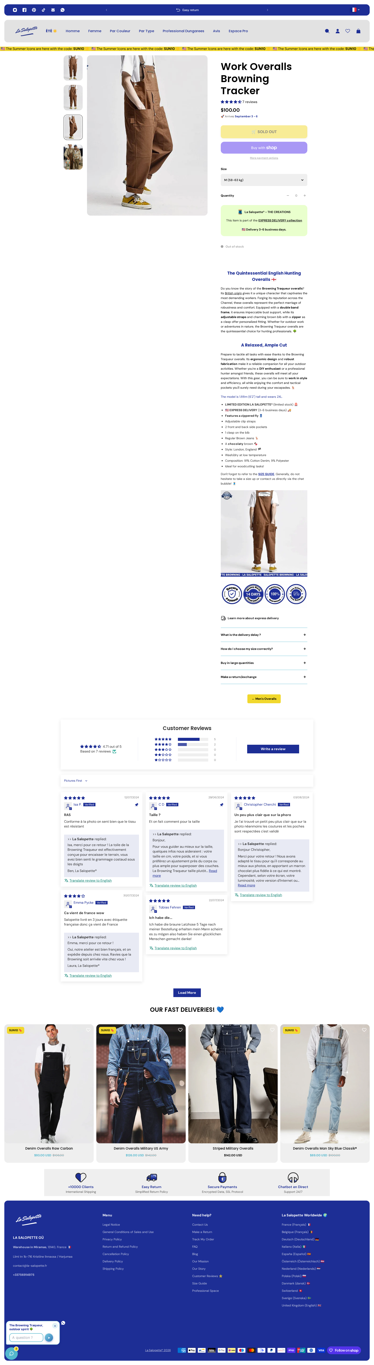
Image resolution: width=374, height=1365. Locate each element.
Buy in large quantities (237, 663)
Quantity (227, 195)
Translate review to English (90, 880)
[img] (74, 798)
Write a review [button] (273, 749)
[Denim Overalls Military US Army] (141, 1083)
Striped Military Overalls (233, 1148)
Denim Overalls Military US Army (141, 1148)
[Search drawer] (327, 31)
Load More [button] (187, 992)
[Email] (53, 10)
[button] (231, 102)
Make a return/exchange (238, 677)
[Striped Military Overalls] (233, 1083)
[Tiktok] (43, 10)
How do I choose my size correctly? (247, 649)
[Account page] (337, 31)
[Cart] (358, 31)
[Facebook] (24, 10)
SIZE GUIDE (266, 474)
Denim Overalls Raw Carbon (49, 1148)
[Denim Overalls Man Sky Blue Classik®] (325, 1083)
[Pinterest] (34, 10)
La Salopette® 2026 (158, 1350)
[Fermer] (68, 1255)
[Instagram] (15, 10)
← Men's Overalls (264, 699)
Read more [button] (246, 885)
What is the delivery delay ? (241, 635)
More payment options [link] (264, 158)
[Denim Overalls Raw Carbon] (49, 1083)
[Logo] (26, 31)
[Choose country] (355, 9)
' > (114, 10)
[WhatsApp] (62, 10)
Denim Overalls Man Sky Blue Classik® (325, 1148)
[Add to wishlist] (88, 1029)
